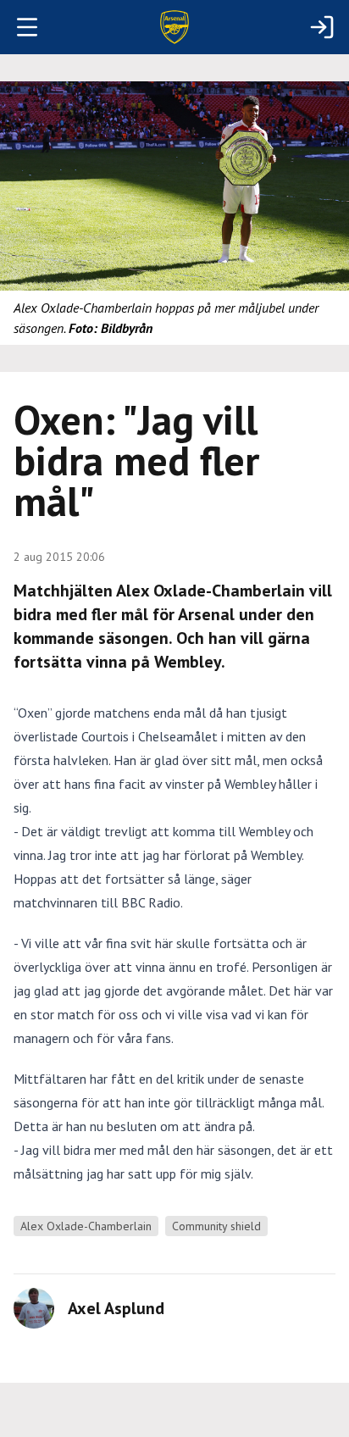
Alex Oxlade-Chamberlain (86, 1226)
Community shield (216, 1226)
